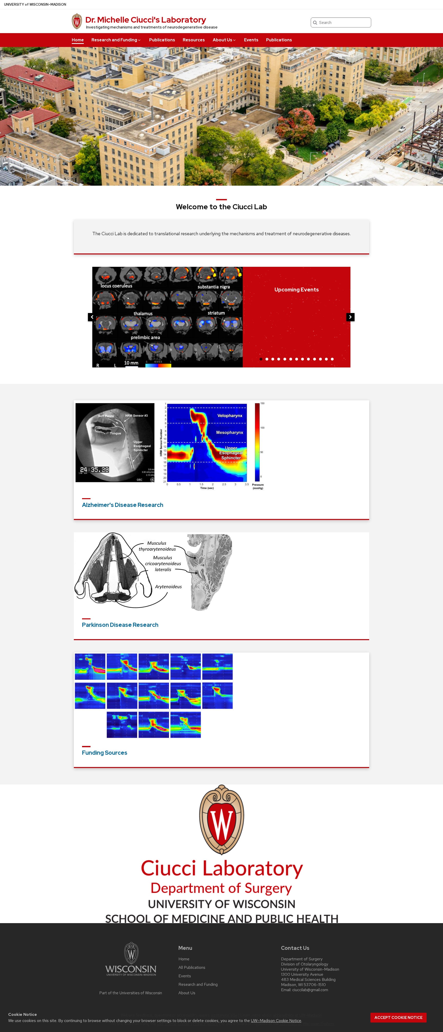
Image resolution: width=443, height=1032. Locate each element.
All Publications (191, 967)
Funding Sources (104, 752)
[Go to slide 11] (320, 359)
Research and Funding (114, 40)
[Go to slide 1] (261, 359)
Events (251, 40)
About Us (222, 40)
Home (78, 40)
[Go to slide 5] (284, 359)
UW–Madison (35, 4)
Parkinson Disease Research (120, 625)
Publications (162, 40)
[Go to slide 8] (302, 359)
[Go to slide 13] (332, 359)
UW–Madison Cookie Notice (276, 1020)
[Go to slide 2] (266, 359)
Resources (194, 40)
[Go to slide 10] (314, 359)
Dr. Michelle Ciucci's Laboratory (145, 19)
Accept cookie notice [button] (398, 1017)
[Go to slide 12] (326, 359)
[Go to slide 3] (272, 359)
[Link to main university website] (130, 976)
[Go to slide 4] (278, 359)
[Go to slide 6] (290, 359)
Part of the (130, 993)
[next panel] (350, 317)
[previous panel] (92, 317)
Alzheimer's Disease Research (122, 505)
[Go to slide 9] (308, 359)
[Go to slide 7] (296, 359)
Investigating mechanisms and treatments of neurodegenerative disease (152, 27)
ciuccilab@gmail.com (310, 989)
